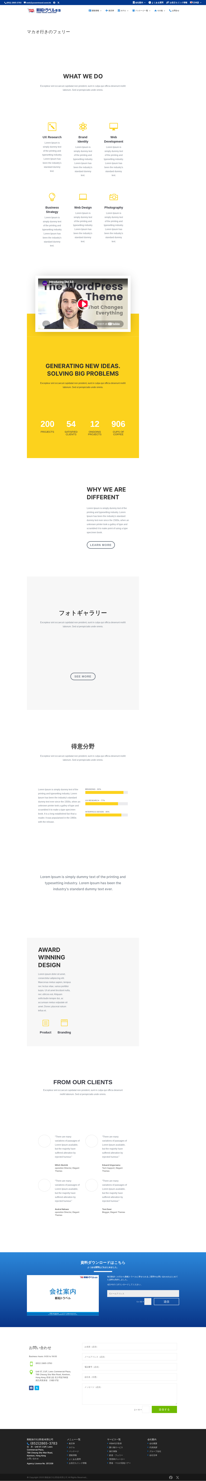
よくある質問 (157, 3)
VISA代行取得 (115, 1443)
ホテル (123, 11)
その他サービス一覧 (15, 19)
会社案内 (139, 3)
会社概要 (153, 1443)
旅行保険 (113, 1451)
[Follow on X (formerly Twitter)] (37, 1388)
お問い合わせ (33, 1458)
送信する (164, 1409)
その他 (160, 11)
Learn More (101, 545)
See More (82, 676)
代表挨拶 (153, 1447)
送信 (166, 1301)
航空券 (111, 11)
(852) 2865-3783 (13, 3)
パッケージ (74, 1451)
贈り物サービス (116, 1447)
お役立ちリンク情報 (178, 3)
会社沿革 (153, 1455)
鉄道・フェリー (32, 19)
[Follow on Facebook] (31, 1388)
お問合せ (175, 11)
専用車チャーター (117, 1459)
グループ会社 (155, 1451)
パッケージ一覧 (141, 11)
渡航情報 (95, 11)
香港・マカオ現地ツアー (120, 1463)
